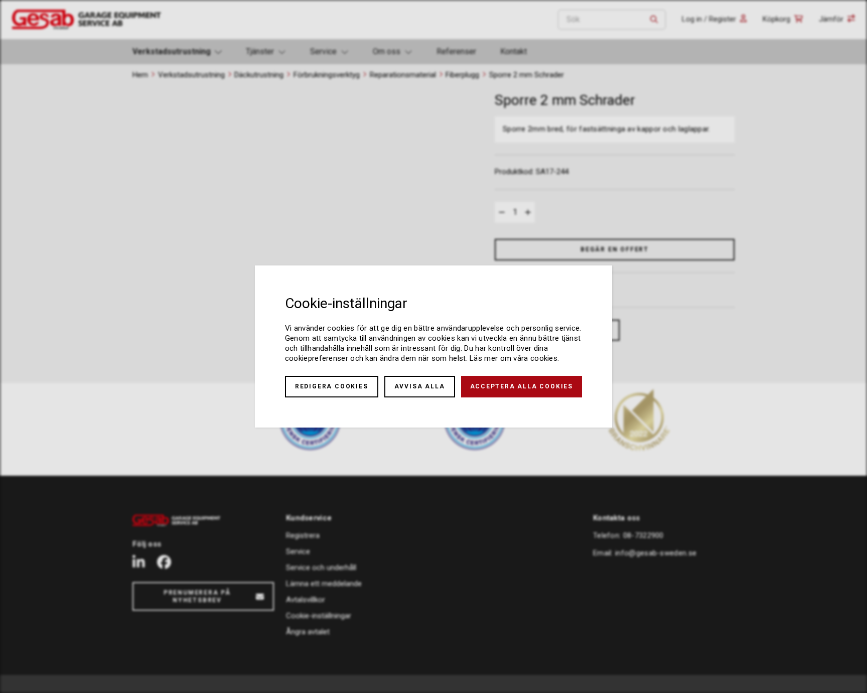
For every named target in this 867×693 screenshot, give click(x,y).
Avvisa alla (419, 386)
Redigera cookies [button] (331, 386)
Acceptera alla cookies (521, 386)
